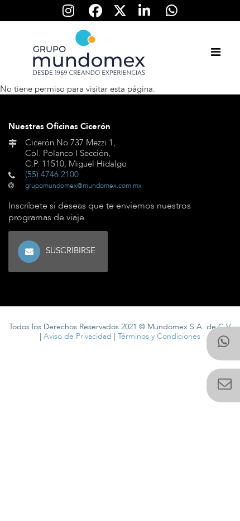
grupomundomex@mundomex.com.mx (83, 185)
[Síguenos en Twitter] (120, 10)
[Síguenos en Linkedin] (144, 10)
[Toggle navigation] (215, 52)
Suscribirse (70, 250)
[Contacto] (223, 385)
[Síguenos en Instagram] (68, 10)
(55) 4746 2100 (52, 174)
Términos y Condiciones (159, 336)
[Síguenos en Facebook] (96, 10)
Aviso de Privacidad (78, 336)
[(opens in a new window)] (223, 344)
